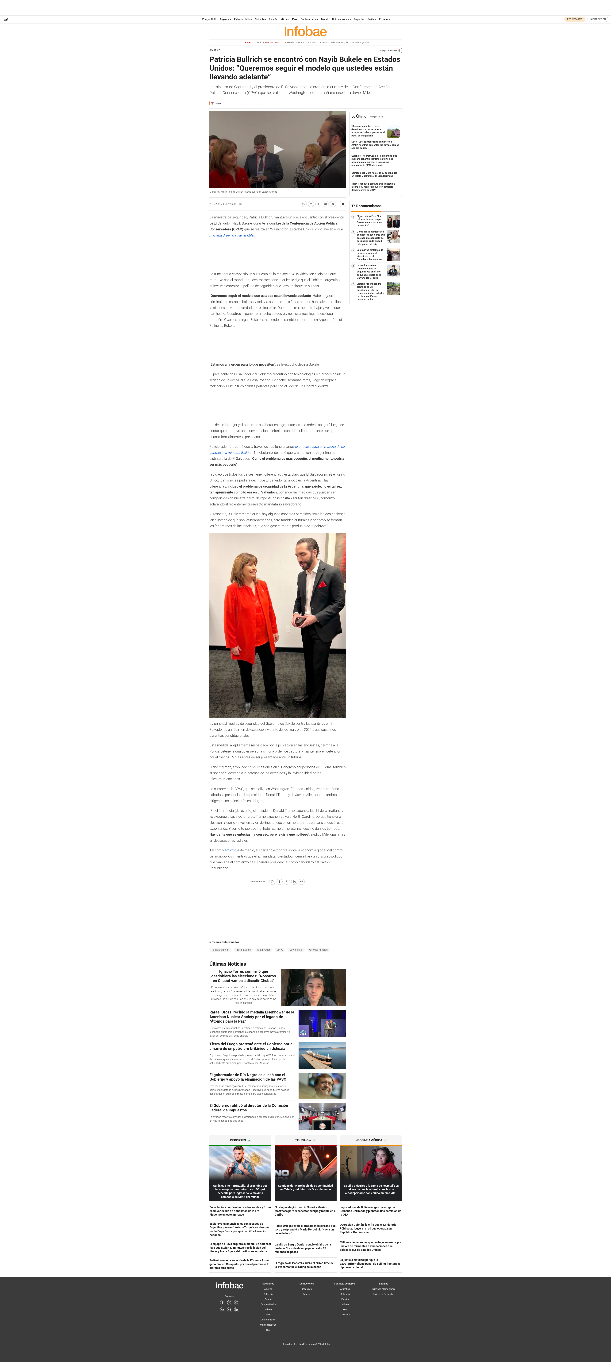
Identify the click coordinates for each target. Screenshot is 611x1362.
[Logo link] (305, 31)
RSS (268, 1330)
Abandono (301, 42)
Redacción (306, 1289)
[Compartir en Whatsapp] (304, 204)
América (268, 1289)
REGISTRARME (574, 19)
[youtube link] (222, 1309)
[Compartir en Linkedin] (326, 204)
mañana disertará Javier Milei (231, 235)
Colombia (260, 19)
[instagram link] (236, 1302)
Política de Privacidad (383, 1294)
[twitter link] (229, 1302)
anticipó (230, 850)
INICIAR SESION (598, 19)
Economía (385, 19)
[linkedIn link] (236, 1309)
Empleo (306, 1294)
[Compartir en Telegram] (333, 204)
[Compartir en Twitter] (318, 204)
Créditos (324, 42)
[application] (277, 149)
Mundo (325, 19)
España (273, 19)
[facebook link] (222, 1302)
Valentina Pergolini (339, 42)
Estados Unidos (243, 19)
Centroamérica (309, 19)
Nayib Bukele (243, 949)
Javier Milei (296, 949)
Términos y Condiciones (383, 1289)
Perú (295, 19)
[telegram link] (229, 1309)
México (285, 19)
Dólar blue (267, 42)
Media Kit (345, 1314)
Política (372, 19)
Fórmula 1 (313, 42)
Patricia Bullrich (220, 949)
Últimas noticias (318, 949)
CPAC (280, 949)
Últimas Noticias (341, 19)
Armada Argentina (360, 42)
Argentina (225, 19)
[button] (6, 19)
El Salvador (263, 949)
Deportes (359, 19)
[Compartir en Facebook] (311, 204)
